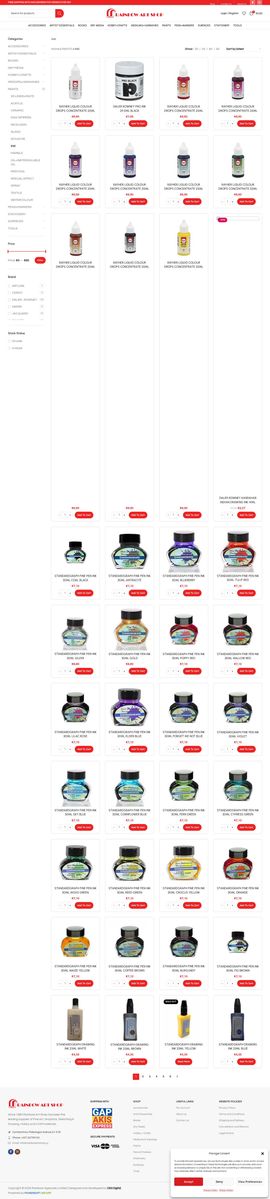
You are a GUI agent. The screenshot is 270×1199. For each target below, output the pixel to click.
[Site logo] (135, 13)
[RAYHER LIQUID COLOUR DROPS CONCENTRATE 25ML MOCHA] (75, 237)
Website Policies (230, 1101)
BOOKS (13, 60)
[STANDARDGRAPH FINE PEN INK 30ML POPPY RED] (183, 629)
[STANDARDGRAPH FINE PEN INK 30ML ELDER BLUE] (129, 707)
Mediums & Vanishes (145, 1139)
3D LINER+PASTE (22, 96)
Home (55, 48)
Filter (40, 260)
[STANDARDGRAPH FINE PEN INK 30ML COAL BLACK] (75, 551)
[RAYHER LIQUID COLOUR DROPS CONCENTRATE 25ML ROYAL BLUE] (129, 159)
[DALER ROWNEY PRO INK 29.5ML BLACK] (129, 81)
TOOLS (13, 228)
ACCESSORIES (18, 46)
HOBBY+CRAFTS (19, 74)
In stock (17, 348)
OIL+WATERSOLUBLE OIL (25, 162)
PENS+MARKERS (20, 206)
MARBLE (17, 153)
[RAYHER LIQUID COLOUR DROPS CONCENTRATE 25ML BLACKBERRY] (238, 81)
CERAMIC (17, 110)
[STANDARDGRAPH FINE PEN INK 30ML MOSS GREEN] (75, 863)
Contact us (182, 1120)
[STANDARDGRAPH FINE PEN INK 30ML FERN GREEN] (183, 785)
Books (136, 1120)
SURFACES (15, 221)
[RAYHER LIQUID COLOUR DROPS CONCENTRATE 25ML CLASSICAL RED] (183, 81)
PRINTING (17, 171)
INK (13, 146)
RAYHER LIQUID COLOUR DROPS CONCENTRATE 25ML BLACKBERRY (237, 111)
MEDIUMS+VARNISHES (23, 81)
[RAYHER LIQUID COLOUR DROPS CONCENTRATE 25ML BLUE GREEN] (183, 159)
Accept (188, 1181)
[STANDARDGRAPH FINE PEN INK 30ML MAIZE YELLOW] (75, 941)
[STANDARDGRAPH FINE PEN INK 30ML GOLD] (129, 629)
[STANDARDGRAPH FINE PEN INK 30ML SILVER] (75, 629)
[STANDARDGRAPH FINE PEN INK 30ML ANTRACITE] (129, 551)
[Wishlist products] (244, 13)
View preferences (250, 1181)
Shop (136, 1101)
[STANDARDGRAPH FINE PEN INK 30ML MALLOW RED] (238, 629)
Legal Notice (226, 1133)
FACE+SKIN (19, 124)
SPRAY (15, 185)
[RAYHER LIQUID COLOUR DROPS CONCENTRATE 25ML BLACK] (129, 237)
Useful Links (185, 1101)
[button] (262, 1153)
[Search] (59, 13)
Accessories (140, 1108)
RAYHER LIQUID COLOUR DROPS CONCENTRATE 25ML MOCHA (75, 267)
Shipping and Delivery (231, 1120)
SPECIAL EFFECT (22, 178)
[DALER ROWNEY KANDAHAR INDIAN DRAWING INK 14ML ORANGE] (238, 355)
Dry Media (139, 1126)
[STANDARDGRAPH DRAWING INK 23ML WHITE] (75, 1019)
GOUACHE (18, 138)
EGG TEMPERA (21, 117)
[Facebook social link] (11, 1152)
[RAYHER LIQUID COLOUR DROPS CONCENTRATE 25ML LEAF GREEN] (238, 159)
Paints (137, 1146)
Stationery (139, 1158)
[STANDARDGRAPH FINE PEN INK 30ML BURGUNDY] (183, 941)
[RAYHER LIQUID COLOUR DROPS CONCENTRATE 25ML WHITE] (75, 81)
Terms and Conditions (231, 1114)
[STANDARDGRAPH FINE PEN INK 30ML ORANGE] (238, 863)
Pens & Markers (142, 1152)
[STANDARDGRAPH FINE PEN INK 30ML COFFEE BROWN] (129, 941)
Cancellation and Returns (234, 1126)
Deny (219, 1181)
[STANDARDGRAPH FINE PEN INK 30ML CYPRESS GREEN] (238, 785)
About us (181, 1114)
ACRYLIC (17, 103)
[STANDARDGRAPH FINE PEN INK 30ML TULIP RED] (238, 551)
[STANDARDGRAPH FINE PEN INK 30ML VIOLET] (238, 707)
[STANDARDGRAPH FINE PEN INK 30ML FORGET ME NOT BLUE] (183, 707)
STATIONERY (17, 214)
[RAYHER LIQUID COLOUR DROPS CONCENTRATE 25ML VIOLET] (75, 159)
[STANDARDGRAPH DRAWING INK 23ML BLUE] (238, 1019)
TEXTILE (16, 192)
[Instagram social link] (17, 1152)
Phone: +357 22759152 (26, 1137)
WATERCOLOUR (22, 199)
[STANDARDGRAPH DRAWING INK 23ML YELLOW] (183, 1019)
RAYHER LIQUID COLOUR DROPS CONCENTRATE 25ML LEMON (183, 267)
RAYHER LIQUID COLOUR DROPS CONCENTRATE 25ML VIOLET (75, 189)
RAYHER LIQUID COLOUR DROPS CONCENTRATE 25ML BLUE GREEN (183, 189)
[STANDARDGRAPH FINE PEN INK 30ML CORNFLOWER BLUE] (129, 785)
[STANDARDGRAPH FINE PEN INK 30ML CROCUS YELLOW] (183, 863)
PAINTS (13, 89)
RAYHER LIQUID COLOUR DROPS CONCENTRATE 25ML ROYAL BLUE (129, 189)
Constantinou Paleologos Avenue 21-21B (36, 1132)
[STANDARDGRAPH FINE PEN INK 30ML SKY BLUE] (75, 785)
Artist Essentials (142, 1114)
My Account (183, 1108)
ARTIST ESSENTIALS (22, 53)
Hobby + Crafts (142, 1133)
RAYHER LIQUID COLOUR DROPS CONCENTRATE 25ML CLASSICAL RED (183, 111)
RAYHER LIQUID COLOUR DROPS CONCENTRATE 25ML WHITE (75, 111)
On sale (17, 341)
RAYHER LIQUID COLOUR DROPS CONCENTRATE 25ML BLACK (129, 267)
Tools (136, 1171)
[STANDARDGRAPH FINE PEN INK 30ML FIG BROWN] (238, 941)
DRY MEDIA (16, 67)
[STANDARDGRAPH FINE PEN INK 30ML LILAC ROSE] (75, 707)
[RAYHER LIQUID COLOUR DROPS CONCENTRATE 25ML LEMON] (183, 237)
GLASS (15, 131)
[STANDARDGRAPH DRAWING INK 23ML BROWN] (129, 1019)
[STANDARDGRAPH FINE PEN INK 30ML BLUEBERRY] (183, 551)
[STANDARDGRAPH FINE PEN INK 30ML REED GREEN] (129, 863)
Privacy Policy (210, 1190)
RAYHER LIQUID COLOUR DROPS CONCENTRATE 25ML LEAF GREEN (237, 189)
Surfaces (138, 1165)
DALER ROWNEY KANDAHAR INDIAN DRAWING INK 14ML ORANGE (237, 502)
